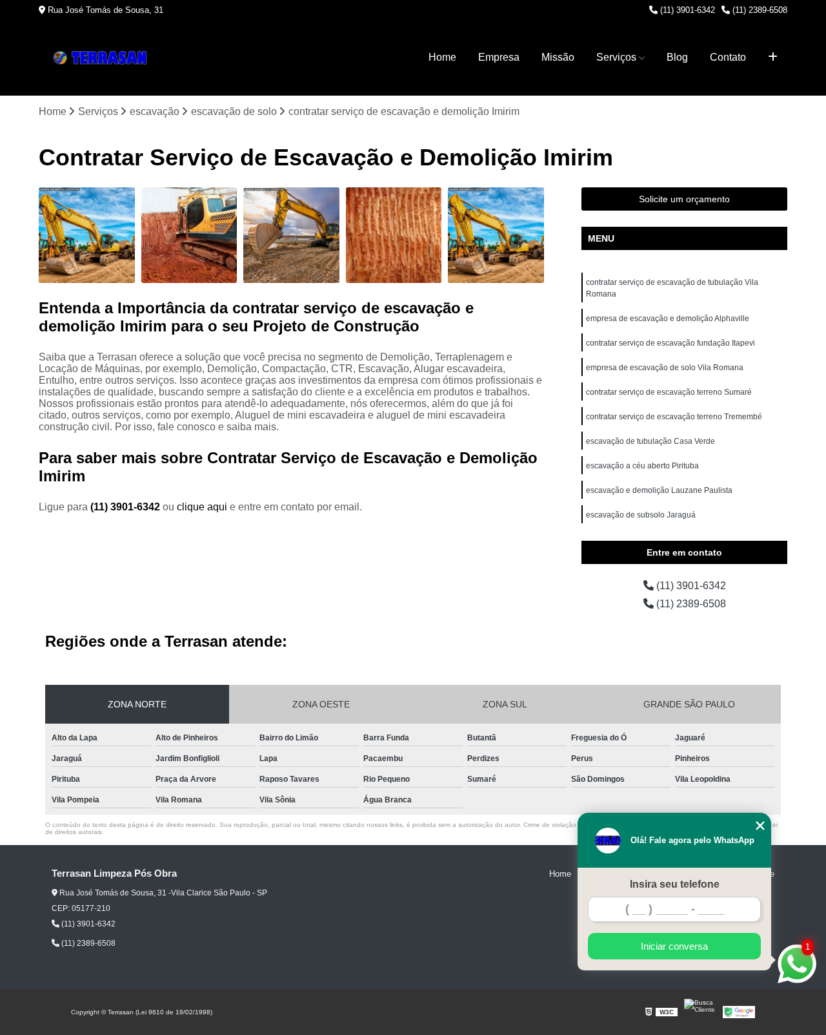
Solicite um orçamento (684, 199)
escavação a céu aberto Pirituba (642, 465)
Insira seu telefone (675, 884)
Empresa (498, 57)
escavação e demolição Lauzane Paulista (659, 490)
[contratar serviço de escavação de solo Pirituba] (189, 235)
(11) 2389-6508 (758, 10)
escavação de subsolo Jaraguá (641, 514)
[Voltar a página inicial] (103, 58)
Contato (728, 57)
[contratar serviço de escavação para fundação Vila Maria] (87, 235)
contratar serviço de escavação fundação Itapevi (670, 343)
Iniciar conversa (674, 946)
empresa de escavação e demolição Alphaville (667, 318)
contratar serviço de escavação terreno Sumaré (669, 392)
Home (442, 57)
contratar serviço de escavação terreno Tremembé (674, 416)
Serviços (616, 57)
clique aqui (202, 506)
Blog (677, 57)
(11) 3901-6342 (686, 10)
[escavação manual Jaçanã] (496, 235)
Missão (557, 57)
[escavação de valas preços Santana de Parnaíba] (394, 235)
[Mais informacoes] (772, 57)
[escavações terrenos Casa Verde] (291, 235)
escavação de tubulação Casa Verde (650, 441)
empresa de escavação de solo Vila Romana (664, 367)
